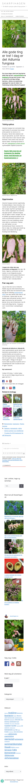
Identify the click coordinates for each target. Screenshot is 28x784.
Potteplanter (7, 741)
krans (19, 729)
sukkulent (17, 747)
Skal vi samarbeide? (7, 16)
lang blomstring (18, 731)
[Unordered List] (13, 453)
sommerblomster (13, 744)
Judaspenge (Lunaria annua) (16, 143)
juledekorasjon (12, 727)
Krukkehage (11, 731)
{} (19, 453)
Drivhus (6, 721)
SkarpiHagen (14, 3)
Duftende (13, 721)
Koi (16, 730)
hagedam (7, 726)
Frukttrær (6, 723)
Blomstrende (8, 424)
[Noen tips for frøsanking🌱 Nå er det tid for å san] (14, 648)
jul (22, 726)
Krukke (6, 731)
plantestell (9, 739)
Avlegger (6, 713)
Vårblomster (9, 755)
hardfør (13, 726)
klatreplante (13, 428)
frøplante (7, 428)
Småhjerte (5, 77)
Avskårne (12, 713)
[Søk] (21, 486)
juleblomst (6, 727)
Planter (22, 424)
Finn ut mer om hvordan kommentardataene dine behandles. (12, 460)
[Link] (18, 453)
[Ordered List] (11, 453)
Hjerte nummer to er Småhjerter (13, 431)
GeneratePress (14, 781)
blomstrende (10, 717)
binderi (15, 715)
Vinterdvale (18, 753)
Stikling (13, 747)
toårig (20, 428)
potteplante (19, 739)
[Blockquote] (14, 453)
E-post (6, 678)
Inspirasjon (16, 424)
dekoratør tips (19, 719)
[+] (21, 453)
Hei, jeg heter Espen (7, 11)
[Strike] (9, 453)
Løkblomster (12, 734)
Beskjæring (8, 715)
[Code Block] (16, 453)
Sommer (4, 426)
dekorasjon (12, 719)
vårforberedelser (11, 758)
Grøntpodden (20, 16)
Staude (7, 747)
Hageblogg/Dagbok (7, 13)
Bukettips (7, 719)
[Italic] (5, 453)
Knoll (14, 729)
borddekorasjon (18, 717)
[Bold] (4, 453)
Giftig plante (11, 723)
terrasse (8, 750)
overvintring (9, 736)
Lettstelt (6, 734)
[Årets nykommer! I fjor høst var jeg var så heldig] (14, 629)
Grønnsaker (17, 723)
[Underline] (7, 453)
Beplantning (20, 713)
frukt (17, 721)
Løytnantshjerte (19, 75)
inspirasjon (19, 725)
